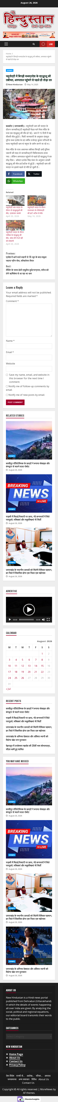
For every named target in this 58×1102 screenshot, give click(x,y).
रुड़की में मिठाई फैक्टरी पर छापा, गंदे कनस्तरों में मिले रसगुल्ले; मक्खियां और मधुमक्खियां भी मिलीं (29, 493)
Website (10, 363)
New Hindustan (15, 84)
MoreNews (46, 1089)
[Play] (9, 619)
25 (16, 678)
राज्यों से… (20, 1075)
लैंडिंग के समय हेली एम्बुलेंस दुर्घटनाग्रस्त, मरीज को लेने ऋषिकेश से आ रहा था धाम (27, 269)
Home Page (16, 1054)
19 (22, 671)
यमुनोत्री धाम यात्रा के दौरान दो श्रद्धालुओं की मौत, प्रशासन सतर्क (14, 210)
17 (9, 671)
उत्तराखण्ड (9, 70)
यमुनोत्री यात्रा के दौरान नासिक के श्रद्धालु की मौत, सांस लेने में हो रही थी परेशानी (15, 236)
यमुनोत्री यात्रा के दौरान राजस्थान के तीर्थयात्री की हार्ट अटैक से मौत (36, 210)
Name (10, 340)
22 (42, 671)
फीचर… (39, 1075)
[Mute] (43, 619)
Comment (12, 301)
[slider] (26, 619)
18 (16, 671)
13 (29, 665)
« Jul (8, 688)
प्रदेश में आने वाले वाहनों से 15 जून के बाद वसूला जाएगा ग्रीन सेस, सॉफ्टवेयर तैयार (26, 257)
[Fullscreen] (48, 619)
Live (51, 44)
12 (22, 665)
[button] (6, 44)
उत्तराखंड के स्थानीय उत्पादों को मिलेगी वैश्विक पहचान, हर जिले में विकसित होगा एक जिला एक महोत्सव (29, 547)
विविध (34, 1079)
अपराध (47, 1075)
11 (16, 665)
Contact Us (15, 1061)
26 (22, 678)
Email (10, 352)
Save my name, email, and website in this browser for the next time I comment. (29, 378)
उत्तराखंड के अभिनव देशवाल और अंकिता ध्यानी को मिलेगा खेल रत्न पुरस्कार (29, 946)
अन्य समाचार (24, 1079)
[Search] (34, 44)
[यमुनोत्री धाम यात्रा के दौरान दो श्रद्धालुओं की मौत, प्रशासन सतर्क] (15, 200)
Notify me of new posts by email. (26, 394)
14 (35, 665)
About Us (14, 1057)
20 (29, 671)
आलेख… (30, 1075)
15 (42, 665)
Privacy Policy (17, 1064)
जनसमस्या (12, 1079)
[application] (29, 610)
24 (9, 678)
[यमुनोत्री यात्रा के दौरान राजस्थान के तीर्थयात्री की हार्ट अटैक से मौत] (37, 200)
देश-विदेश (10, 1075)
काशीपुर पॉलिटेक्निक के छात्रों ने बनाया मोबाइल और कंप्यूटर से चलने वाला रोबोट (29, 440)
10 (9, 665)
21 (35, 671)
